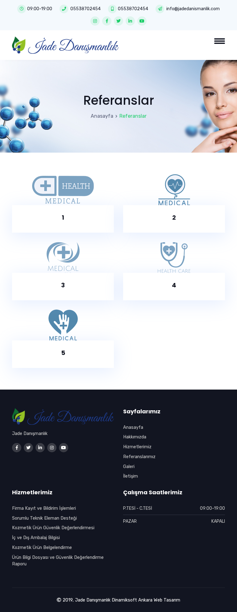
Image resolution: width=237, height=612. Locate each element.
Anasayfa (102, 116)
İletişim (130, 476)
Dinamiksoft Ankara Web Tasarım (146, 600)
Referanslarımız (139, 456)
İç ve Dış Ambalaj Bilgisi (36, 537)
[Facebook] (106, 21)
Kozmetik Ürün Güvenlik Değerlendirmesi (53, 527)
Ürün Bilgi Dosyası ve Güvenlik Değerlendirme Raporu (58, 561)
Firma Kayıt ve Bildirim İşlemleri (44, 508)
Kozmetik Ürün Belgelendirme (42, 547)
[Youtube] (142, 21)
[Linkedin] (130, 21)
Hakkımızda (134, 437)
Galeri (129, 466)
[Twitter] (118, 21)
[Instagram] (95, 21)
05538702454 (85, 8)
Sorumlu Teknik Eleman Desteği (44, 518)
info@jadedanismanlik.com (193, 8)
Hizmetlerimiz (137, 447)
